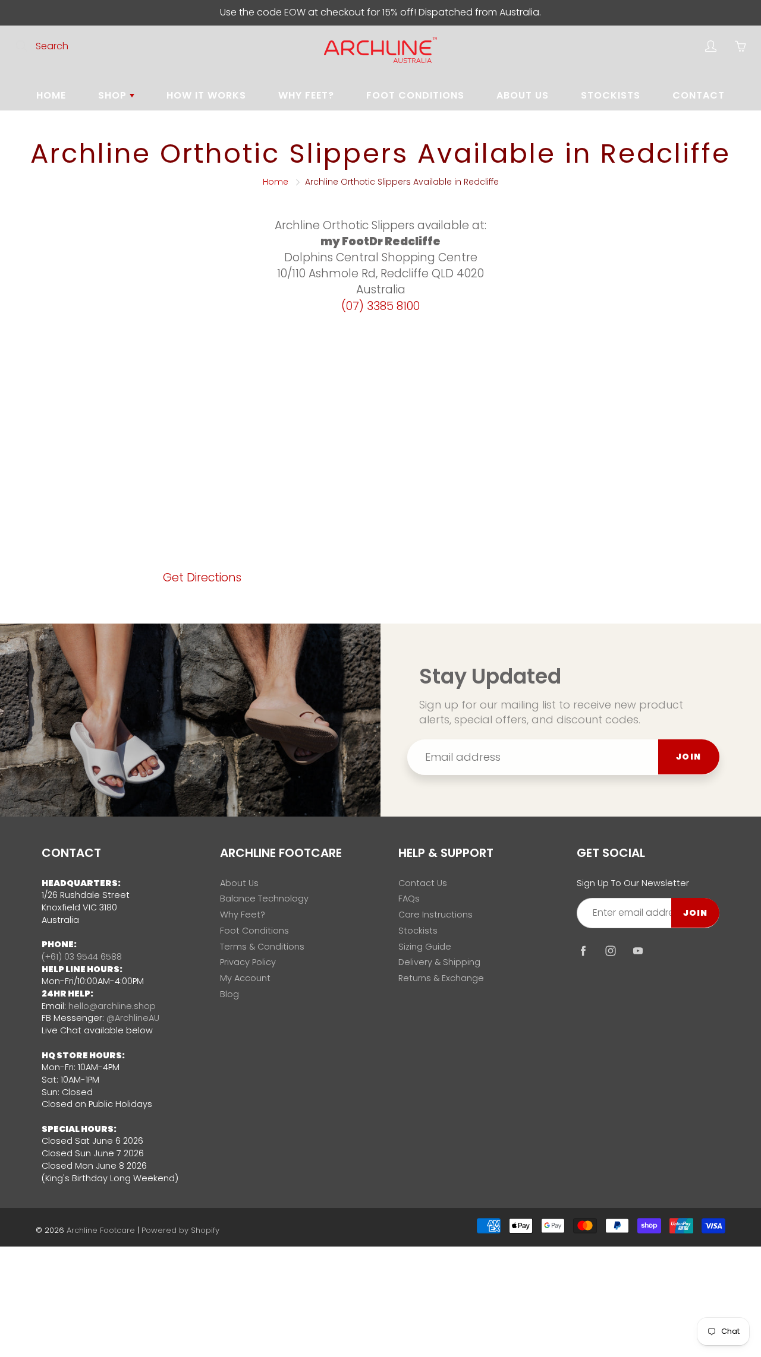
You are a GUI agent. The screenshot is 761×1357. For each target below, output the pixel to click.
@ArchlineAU (132, 1018)
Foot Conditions (415, 95)
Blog (229, 994)
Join (689, 757)
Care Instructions (435, 915)
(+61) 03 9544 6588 (82, 957)
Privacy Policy (248, 962)
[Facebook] (583, 950)
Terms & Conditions (262, 947)
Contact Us (422, 883)
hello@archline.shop (112, 1006)
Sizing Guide (424, 947)
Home (51, 95)
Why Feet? (306, 95)
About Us (522, 95)
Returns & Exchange (441, 978)
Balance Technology (264, 898)
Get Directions (202, 578)
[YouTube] (637, 950)
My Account (245, 978)
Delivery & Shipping (439, 962)
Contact (698, 95)
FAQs (409, 898)
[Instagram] (610, 950)
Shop (114, 95)
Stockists (610, 95)
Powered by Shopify (180, 1230)
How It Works (206, 95)
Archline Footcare (101, 1230)
